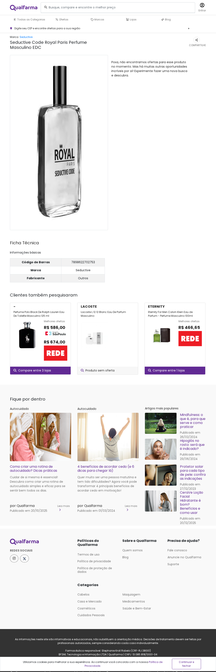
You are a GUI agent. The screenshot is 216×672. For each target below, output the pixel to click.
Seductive (26, 37)
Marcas (99, 19)
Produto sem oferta (100, 370)
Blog (167, 19)
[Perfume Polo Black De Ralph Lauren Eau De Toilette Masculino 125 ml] (27, 340)
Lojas (132, 19)
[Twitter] (24, 558)
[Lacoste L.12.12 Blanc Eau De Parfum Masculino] (94, 335)
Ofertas (63, 19)
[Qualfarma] (23, 7)
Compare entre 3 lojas (34, 370)
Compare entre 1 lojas (169, 370)
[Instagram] (14, 558)
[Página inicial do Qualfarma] (40, 542)
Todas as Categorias (31, 19)
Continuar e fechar (186, 664)
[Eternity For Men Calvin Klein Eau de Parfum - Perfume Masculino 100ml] (161, 335)
